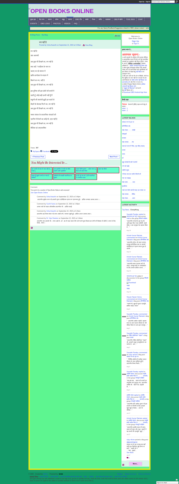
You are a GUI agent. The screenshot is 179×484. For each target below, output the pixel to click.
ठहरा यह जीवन (102, 169)
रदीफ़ (85, 477)
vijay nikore (131, 440)
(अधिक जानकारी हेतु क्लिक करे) (133, 85)
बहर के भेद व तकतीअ (121, 477)
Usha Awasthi (52, 45)
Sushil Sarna (50, 204)
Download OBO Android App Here (135, 92)
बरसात (124, 138)
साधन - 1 (125, 108)
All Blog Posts (35, 35)
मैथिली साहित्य (143, 218)
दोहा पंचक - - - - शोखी (128, 130)
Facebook (46, 151)
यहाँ (125, 90)
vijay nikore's (133, 355)
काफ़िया (91, 477)
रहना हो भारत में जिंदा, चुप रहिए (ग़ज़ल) (133, 146)
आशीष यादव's (131, 374)
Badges (120, 474)
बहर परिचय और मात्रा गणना (104, 477)
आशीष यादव (130, 395)
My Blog (45, 35)
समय (123, 154)
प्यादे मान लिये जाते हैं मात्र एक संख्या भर (134, 190)
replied (141, 214)
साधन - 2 (125, 110)
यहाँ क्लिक (139, 72)
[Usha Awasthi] (34, 47)
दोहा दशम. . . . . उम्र (128, 182)
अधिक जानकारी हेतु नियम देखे (138, 65)
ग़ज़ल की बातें (54, 477)
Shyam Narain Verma (134, 297)
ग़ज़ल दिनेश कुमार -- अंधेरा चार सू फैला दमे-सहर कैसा (86, 170)
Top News (125, 210)
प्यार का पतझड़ (126, 178)
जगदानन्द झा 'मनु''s (132, 216)
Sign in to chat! (162, 482)
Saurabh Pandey (132, 214)
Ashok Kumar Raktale (134, 235)
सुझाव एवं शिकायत (129, 88)
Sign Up (141, 2)
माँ (122, 158)
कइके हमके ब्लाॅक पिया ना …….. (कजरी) (137, 375)
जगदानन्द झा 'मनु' (132, 276)
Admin (45, 474)
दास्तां (123, 150)
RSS (32, 228)
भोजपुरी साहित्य (139, 378)
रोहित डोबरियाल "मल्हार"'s (136, 335)
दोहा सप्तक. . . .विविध (128, 194)
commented (131, 237)
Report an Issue (130, 474)
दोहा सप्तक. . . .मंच (128, 142)
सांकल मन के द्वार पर (128, 122)
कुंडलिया (124, 186)
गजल (128, 218)
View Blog (88, 45)
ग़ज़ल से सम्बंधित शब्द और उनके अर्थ (71, 477)
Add (118, 35)
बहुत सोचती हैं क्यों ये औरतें (129, 162)
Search (177, 1)
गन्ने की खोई (125, 166)
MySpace (36, 151)
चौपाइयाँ (124, 134)
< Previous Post (38, 157)
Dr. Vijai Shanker (52, 218)
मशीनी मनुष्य (125, 170)
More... (135, 464)
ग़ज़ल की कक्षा (44, 477)
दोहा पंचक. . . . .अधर (128, 198)
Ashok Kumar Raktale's (137, 316)
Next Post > (114, 157)
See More (130, 452)
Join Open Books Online (39, 193)
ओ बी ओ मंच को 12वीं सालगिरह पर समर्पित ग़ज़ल (85, 176)
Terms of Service (144, 474)
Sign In (148, 2)
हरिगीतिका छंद (126, 126)
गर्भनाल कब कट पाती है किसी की (131, 174)
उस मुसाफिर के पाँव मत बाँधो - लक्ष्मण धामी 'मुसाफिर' (62, 170)
